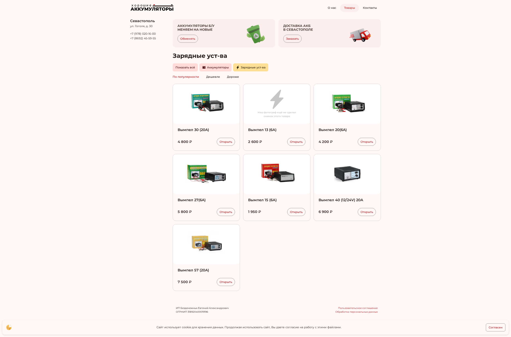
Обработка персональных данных (356, 311)
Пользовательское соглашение (358, 307)
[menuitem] (332, 8)
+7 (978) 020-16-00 (143, 33)
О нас (332, 8)
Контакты (370, 8)
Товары (349, 8)
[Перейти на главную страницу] (154, 7)
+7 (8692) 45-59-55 (143, 38)
